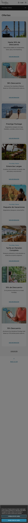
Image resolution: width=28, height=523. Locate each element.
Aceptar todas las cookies (14, 520)
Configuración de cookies (14, 516)
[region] (14, 514)
